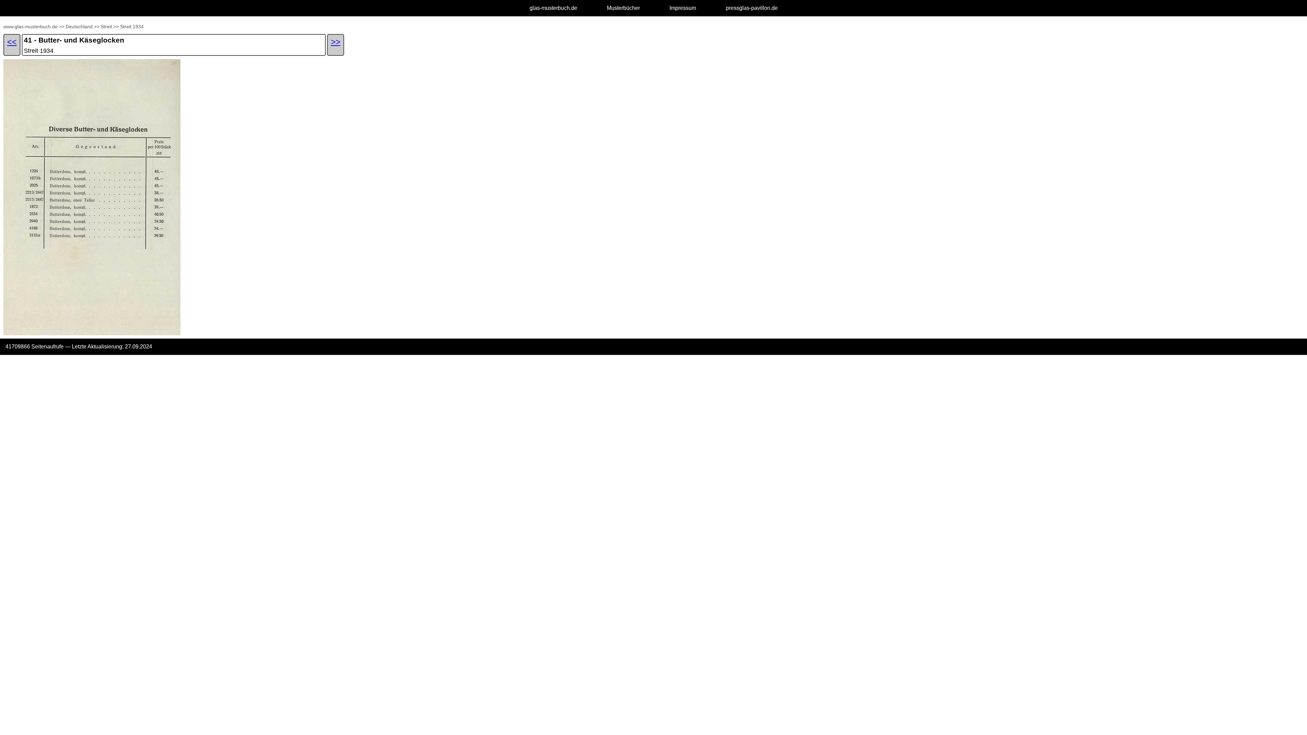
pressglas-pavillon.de (752, 8)
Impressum (682, 8)
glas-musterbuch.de (553, 8)
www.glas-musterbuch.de (30, 26)
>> (62, 26)
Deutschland (79, 26)
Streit (106, 26)
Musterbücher (623, 8)
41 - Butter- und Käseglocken (74, 40)
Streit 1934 (132, 26)
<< (12, 41)
